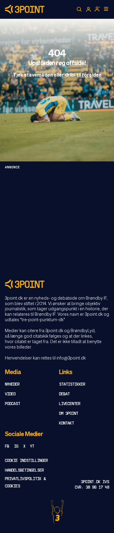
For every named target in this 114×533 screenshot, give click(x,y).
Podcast (12, 404)
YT (32, 447)
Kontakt (66, 423)
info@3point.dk (71, 358)
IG (16, 447)
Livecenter (69, 404)
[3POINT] (57, 284)
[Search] (79, 9)
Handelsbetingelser (24, 471)
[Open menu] (106, 9)
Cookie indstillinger (26, 461)
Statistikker (72, 385)
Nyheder (12, 385)
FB (7, 447)
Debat (64, 394)
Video (10, 394)
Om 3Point (68, 414)
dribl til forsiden (83, 75)
